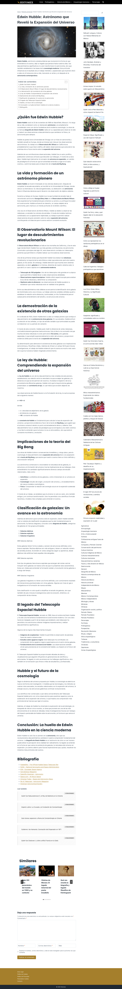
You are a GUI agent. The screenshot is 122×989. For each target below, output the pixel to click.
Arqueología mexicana (89, 531)
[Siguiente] (71, 882)
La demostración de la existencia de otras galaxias (36, 91)
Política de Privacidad (23, 976)
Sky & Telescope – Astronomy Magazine (34, 781)
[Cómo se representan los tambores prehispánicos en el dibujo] (94, 229)
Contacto (19, 981)
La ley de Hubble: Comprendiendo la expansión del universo (39, 93)
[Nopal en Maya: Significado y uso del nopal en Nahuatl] (94, 123)
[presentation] (27, 871)
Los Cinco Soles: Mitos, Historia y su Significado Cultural (91, 292)
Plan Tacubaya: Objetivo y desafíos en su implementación (92, 466)
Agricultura (85, 526)
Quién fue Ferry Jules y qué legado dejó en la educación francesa (93, 215)
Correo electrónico (45, 946)
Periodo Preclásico (87, 618)
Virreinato (84, 645)
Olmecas (84, 607)
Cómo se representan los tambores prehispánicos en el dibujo (93, 243)
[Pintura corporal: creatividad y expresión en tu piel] (94, 508)
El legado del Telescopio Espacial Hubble (33, 100)
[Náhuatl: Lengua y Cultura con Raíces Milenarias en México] (94, 23)
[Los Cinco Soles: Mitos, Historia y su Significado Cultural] (94, 279)
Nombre (21, 946)
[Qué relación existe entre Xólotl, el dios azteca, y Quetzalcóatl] (94, 149)
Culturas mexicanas (88, 558)
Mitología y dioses (87, 601)
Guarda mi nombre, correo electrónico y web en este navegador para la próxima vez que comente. (47, 951)
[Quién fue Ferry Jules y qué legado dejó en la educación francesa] (94, 203)
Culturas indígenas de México (91, 553)
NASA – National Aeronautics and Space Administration (39, 767)
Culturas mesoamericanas (90, 555)
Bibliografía (23, 107)
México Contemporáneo (89, 596)
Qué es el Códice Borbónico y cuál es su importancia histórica (93, 368)
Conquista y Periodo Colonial (91, 545)
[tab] (43, 899)
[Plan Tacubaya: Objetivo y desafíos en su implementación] (94, 454)
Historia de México (87, 580)
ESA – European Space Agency (31, 769)
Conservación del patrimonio (91, 547)
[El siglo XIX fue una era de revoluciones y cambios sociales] (94, 480)
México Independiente (89, 599)
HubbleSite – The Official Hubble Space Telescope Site (39, 765)
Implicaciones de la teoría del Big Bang (32, 96)
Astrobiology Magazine (28, 772)
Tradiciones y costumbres (90, 642)
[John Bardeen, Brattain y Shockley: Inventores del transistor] (94, 50)
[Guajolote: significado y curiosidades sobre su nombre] (94, 305)
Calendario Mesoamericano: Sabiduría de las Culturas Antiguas (93, 442)
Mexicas (84, 593)
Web (60, 946)
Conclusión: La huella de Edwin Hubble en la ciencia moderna (40, 105)
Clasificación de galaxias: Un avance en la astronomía (36, 98)
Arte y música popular (89, 534)
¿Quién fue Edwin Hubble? (27, 84)
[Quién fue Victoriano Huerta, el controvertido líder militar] (94, 329)
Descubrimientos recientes (90, 561)
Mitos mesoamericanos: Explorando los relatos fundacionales (91, 395)
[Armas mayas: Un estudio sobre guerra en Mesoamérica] (94, 77)
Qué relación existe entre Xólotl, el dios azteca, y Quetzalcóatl (92, 164)
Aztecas (84, 537)
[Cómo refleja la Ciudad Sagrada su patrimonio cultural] (94, 177)
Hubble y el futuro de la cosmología (31, 102)
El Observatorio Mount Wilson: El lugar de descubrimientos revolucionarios (43, 89)
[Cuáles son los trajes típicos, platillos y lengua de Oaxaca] (94, 406)
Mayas (83, 588)
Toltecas (84, 639)
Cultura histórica (87, 550)
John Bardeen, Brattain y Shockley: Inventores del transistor (92, 64)
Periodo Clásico (86, 612)
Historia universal (87, 582)
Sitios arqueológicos (88, 636)
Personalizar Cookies (23, 978)
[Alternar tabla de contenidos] (65, 81)
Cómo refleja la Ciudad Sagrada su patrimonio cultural (91, 190)
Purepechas (85, 628)
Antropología (85, 528)
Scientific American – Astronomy (31, 774)
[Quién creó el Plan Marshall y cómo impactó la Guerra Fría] (94, 99)
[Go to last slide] (22, 882)
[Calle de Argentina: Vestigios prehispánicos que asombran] (94, 256)
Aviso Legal (20, 971)
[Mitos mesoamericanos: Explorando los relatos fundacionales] (94, 381)
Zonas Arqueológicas (88, 650)
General (84, 569)
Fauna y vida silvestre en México (92, 564)
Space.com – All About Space (30, 777)
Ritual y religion (86, 634)
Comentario (22, 918)
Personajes (96, 2)
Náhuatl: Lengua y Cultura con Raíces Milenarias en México (92, 35)
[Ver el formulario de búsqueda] (103, 2)
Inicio (41, 2)
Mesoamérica (86, 591)
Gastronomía (85, 566)
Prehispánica (85, 626)
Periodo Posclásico (87, 615)
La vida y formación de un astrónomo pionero (34, 87)
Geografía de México (88, 572)
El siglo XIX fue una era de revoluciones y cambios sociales (92, 494)
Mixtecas (84, 604)
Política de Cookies (22, 974)
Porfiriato (84, 623)
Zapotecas (85, 647)
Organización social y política (91, 609)
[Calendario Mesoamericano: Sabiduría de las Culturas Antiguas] (94, 429)
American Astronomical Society (31, 784)
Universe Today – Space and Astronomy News (36, 779)
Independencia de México (90, 585)
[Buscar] (102, 13)
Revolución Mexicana (88, 631)
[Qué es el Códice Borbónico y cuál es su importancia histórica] (94, 354)
